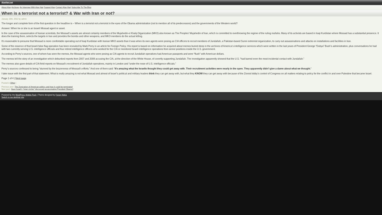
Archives (15, 7)
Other (12, 83)
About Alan (6, 7)
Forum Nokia (61, 95)
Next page (20, 78)
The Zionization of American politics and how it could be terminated (44, 87)
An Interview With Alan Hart (31, 7)
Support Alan (49, 7)
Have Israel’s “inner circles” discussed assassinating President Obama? (42, 89)
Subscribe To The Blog (81, 7)
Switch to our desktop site (12, 97)
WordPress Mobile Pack (26, 95)
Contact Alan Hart (63, 7)
